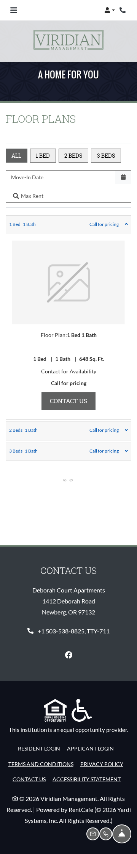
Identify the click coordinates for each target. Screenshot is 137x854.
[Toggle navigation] (13, 10)
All (16, 155)
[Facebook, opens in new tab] (68, 655)
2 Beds (73, 155)
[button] (110, 10)
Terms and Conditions (40, 763)
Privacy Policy (101, 763)
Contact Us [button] (73, 400)
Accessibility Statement (87, 779)
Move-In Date (27, 177)
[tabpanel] (68, 317)
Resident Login (39, 748)
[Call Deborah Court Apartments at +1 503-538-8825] (123, 10)
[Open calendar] (123, 177)
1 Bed (43, 155)
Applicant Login (90, 748)
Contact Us (29, 779)
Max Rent (32, 196)
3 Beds (106, 155)
